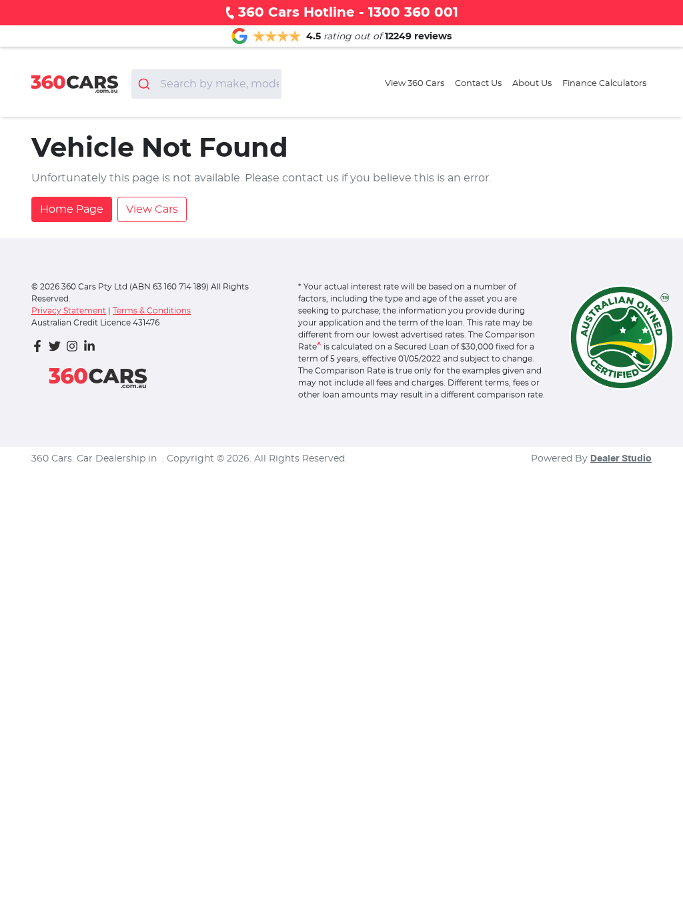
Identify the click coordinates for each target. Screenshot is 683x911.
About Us (532, 83)
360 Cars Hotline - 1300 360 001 (348, 12)
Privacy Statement (68, 311)
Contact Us (478, 83)
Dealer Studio (621, 459)
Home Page (71, 209)
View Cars (152, 209)
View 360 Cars (414, 83)
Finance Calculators (604, 83)
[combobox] (206, 84)
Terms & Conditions (152, 311)
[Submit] (145, 84)
